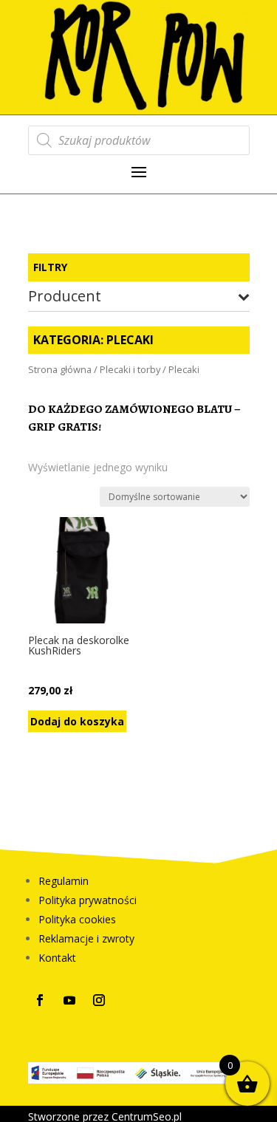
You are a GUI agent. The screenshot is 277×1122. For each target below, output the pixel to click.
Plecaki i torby (130, 369)
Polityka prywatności (87, 900)
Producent (64, 297)
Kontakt (57, 958)
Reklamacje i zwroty (86, 938)
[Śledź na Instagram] (99, 1000)
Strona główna (60, 369)
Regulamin (63, 881)
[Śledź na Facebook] (40, 1000)
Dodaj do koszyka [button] (77, 721)
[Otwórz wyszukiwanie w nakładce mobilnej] (139, 140)
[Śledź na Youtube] (69, 1000)
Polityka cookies (77, 919)
